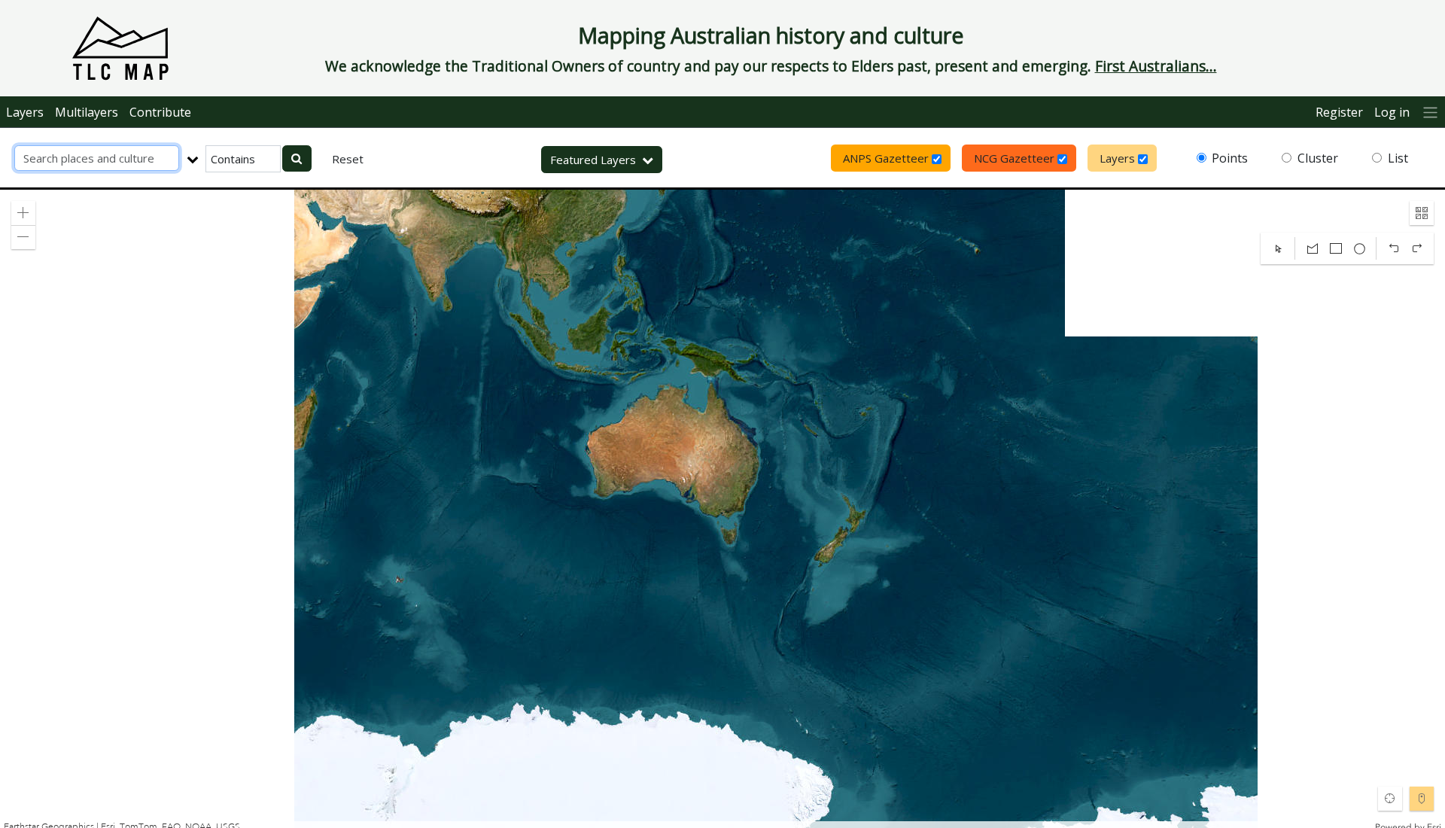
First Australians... (1156, 66)
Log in (1392, 112)
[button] (23, 213)
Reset (348, 158)
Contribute (160, 112)
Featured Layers (593, 159)
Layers (25, 112)
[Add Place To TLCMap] (1422, 799)
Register (1339, 112)
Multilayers (86, 112)
